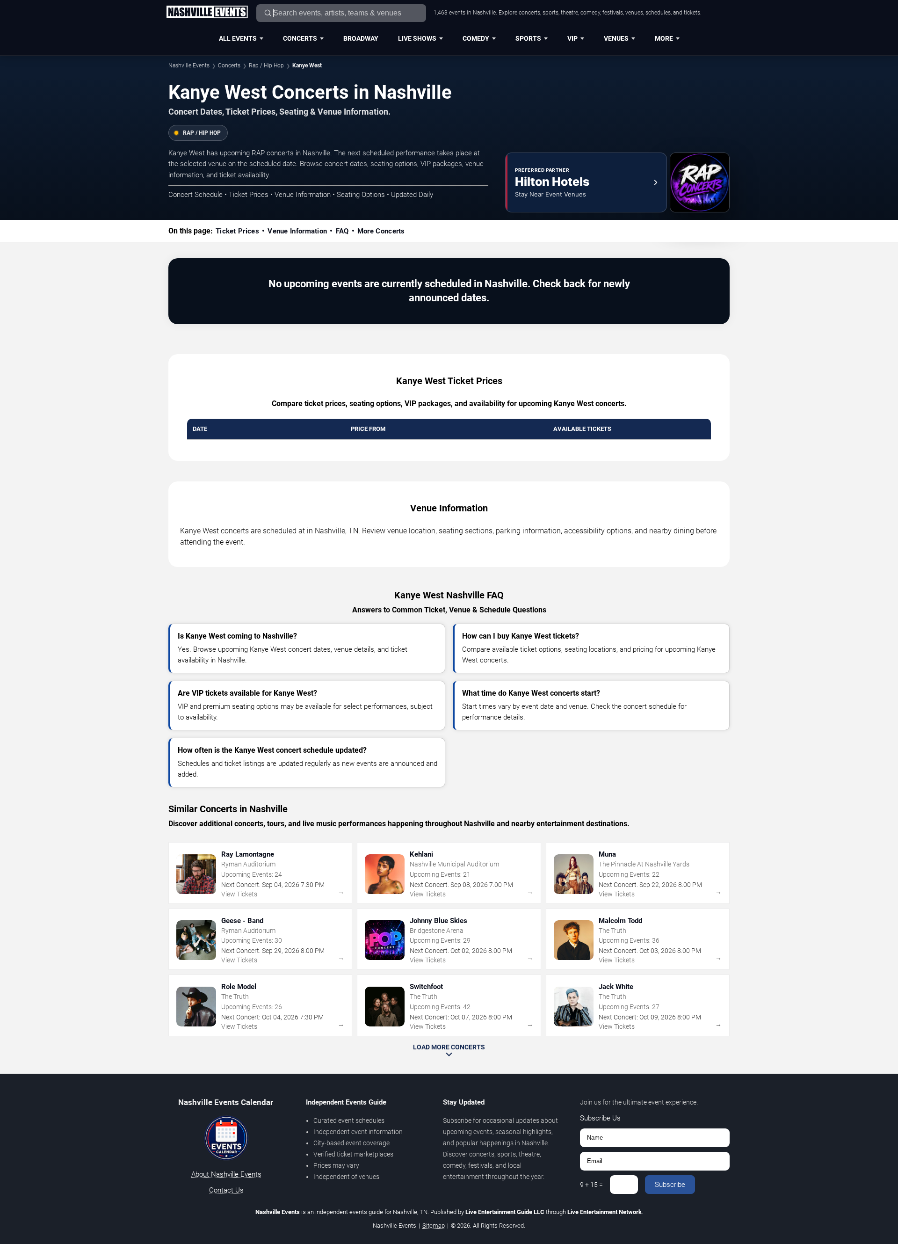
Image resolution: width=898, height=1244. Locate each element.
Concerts (300, 38)
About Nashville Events (226, 1174)
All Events (238, 38)
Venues (616, 38)
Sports (528, 38)
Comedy (476, 38)
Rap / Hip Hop (266, 65)
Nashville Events (189, 65)
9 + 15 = (591, 1184)
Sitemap (433, 1225)
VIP (572, 38)
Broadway (360, 38)
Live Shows (417, 38)
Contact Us (226, 1190)
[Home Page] (207, 12)
